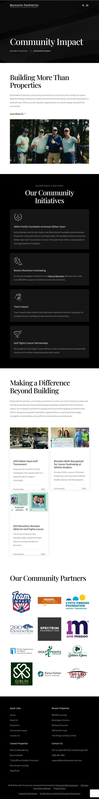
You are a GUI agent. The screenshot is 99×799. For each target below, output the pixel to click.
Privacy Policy (59, 788)
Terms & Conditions (42, 788)
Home (12, 715)
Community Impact (18, 730)
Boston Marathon (56, 276)
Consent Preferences (28, 793)
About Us (14, 720)
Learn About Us (16, 113)
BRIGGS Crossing (59, 715)
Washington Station (61, 720)
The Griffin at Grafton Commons (24, 760)
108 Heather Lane (59, 730)
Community (18, 489)
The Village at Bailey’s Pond (64, 735)
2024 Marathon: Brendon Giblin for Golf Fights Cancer (28, 527)
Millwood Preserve (60, 725)
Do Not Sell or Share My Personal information (60, 793)
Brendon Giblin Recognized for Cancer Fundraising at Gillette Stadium (68, 464)
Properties (14, 725)
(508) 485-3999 (58, 755)
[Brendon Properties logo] (24, 6)
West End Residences (19, 750)
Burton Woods (16, 755)
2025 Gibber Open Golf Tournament (25, 462)
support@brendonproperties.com (67, 760)
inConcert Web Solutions (67, 785)
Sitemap (84, 785)
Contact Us (15, 735)
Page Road (14, 770)
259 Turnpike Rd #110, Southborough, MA (70, 750)
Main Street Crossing (19, 765)
